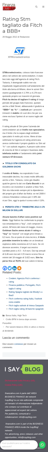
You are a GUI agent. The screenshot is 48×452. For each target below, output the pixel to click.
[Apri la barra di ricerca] (36, 7)
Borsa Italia (11, 315)
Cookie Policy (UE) (14, 385)
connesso (18, 344)
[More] (19, 268)
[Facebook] (5, 268)
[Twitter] (10, 268)
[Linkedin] (14, 268)
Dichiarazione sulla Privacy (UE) (20, 380)
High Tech (22, 315)
